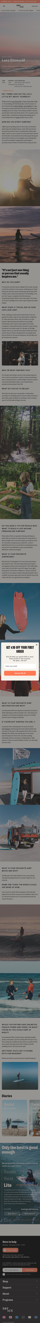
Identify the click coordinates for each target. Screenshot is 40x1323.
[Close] (36, 644)
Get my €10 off (20, 673)
